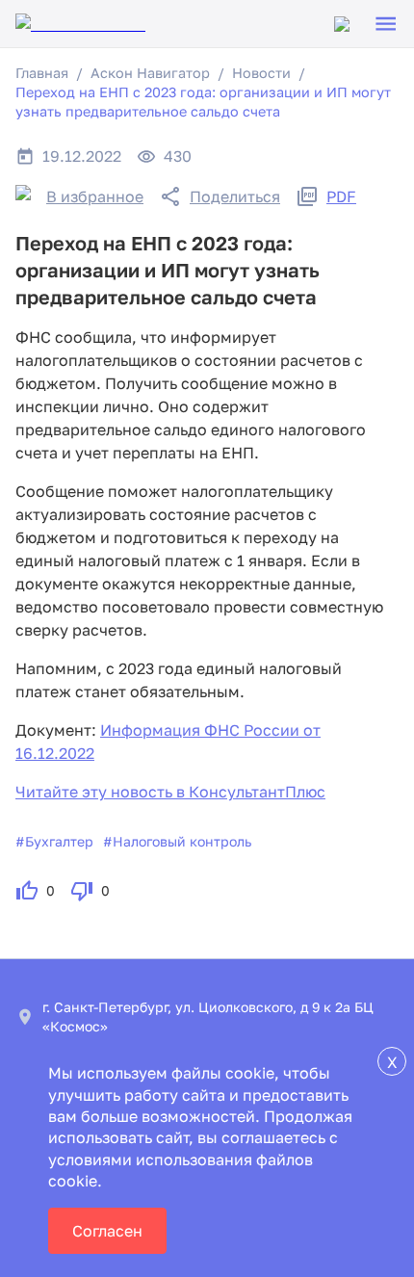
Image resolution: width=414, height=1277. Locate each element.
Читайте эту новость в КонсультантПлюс (170, 791)
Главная (41, 73)
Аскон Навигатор (150, 73)
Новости (261, 73)
